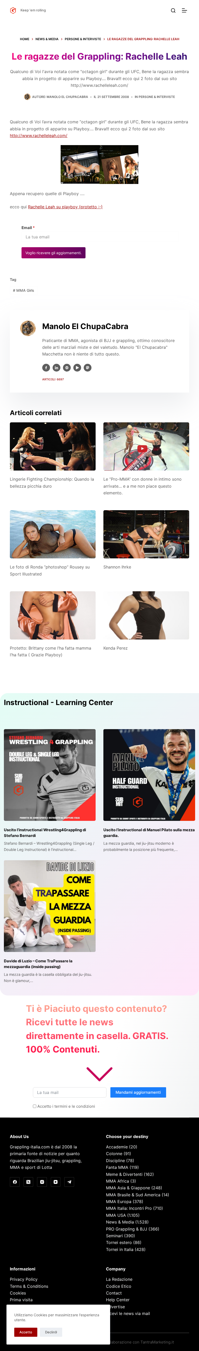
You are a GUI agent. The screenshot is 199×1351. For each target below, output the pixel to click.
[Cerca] (173, 10)
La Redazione (119, 1279)
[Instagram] (42, 1182)
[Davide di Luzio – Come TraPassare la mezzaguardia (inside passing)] (50, 906)
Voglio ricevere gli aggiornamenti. (53, 253)
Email (28, 227)
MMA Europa (118, 1201)
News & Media (120, 1222)
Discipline (115, 1160)
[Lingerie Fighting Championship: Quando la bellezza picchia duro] (53, 446)
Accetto (25, 1332)
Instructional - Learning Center (58, 702)
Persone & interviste (157, 97)
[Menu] (185, 10)
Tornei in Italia (119, 1249)
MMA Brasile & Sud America (133, 1194)
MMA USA (116, 1215)
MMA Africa (117, 1181)
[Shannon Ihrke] (146, 534)
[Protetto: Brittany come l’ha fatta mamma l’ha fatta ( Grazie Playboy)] (53, 615)
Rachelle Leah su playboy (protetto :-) (65, 206)
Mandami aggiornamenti (138, 1092)
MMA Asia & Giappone (128, 1187)
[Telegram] (69, 1182)
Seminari (114, 1235)
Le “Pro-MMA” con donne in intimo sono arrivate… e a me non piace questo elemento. (142, 486)
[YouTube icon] (77, 368)
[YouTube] (56, 1182)
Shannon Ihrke (117, 567)
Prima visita (21, 1299)
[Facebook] (15, 1182)
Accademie (117, 1146)
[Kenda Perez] (146, 615)
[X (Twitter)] (28, 1182)
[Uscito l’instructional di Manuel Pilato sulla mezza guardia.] (149, 775)
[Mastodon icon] (87, 368)
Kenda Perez (115, 648)
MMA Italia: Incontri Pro (129, 1208)
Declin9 (51, 1332)
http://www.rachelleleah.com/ (38, 135)
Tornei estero (119, 1242)
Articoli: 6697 (53, 379)
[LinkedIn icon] (56, 368)
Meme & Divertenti (124, 1174)
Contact (114, 1293)
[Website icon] (67, 368)
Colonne (114, 1153)
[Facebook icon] (46, 368)
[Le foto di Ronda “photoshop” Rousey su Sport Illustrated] (53, 534)
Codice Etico (118, 1286)
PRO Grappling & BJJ (126, 1229)
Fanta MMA (117, 1167)
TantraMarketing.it (157, 1342)
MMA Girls (23, 290)
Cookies (18, 1293)
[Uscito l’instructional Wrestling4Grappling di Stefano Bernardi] (50, 775)
